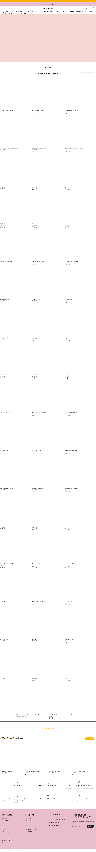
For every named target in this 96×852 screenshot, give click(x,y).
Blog (3, 842)
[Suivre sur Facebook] (49, 825)
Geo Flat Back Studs (4, 639)
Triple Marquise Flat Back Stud (6, 525)
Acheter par (79, 11)
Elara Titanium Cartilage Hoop (70, 639)
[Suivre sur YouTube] (57, 825)
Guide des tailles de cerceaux (7, 840)
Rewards (3, 831)
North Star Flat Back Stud (37, 337)
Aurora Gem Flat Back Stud (37, 374)
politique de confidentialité (35, 850)
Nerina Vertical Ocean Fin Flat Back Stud (40, 261)
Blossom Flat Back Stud (69, 374)
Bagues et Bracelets (68, 11)
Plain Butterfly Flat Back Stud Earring (39, 525)
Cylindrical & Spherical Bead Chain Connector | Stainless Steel (44, 677)
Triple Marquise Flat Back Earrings (71, 110)
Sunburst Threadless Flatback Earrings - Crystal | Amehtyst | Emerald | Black (63, 714)
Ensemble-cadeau (28, 831)
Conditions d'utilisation (6, 838)
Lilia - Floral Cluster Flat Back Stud (6, 488)
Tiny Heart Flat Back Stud (69, 601)
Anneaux (27, 827)
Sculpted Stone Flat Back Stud (5, 374)
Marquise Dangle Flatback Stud (38, 488)
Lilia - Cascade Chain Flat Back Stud (39, 412)
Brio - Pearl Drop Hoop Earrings (38, 110)
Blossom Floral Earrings (4, 299)
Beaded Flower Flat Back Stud (70, 525)
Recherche (4, 829)
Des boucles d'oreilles (47, 11)
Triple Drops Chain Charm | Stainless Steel (73, 677)
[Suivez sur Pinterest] (54, 825)
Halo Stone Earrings (68, 299)
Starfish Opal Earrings (36, 223)
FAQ (3, 822)
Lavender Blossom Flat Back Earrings (39, 148)
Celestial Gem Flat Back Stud (37, 450)
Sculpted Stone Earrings (36, 299)
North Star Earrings (3, 223)
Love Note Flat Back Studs (37, 639)
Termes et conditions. (26, 850)
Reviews (3, 827)
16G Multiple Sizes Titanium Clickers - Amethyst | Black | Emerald (28, 714)
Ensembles (88, 11)
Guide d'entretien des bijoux (7, 824)
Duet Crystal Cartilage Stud (5, 450)
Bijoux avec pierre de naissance (31, 829)
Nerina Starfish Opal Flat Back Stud (71, 261)
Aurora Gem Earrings (4, 337)
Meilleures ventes (8, 11)
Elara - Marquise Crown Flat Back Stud (7, 110)
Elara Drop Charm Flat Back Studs (6, 563)
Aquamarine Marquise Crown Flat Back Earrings (74, 148)
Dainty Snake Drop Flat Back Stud (71, 488)
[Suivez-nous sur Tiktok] (59, 825)
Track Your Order (21, 13)
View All (89, 738)
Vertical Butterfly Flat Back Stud (71, 412)
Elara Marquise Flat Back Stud (38, 563)
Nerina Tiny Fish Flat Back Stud (6, 261)
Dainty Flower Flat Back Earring (71, 450)
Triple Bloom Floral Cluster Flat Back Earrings (9, 148)
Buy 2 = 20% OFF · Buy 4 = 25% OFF (48, 1)
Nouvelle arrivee (20, 11)
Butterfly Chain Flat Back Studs (70, 563)
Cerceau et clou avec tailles (30, 822)
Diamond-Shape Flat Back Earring (38, 601)
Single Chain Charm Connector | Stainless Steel (9, 677)
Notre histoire (4, 818)
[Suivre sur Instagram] (52, 825)
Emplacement (44, 4)
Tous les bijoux (28, 818)
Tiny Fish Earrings (68, 223)
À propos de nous (8, 13)
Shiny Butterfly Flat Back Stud (5, 601)
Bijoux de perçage (33, 11)
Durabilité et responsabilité (7, 835)
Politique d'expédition (6, 833)
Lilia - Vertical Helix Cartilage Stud (6, 412)
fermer (3, 1)
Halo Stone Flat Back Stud (70, 337)
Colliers (58, 11)
